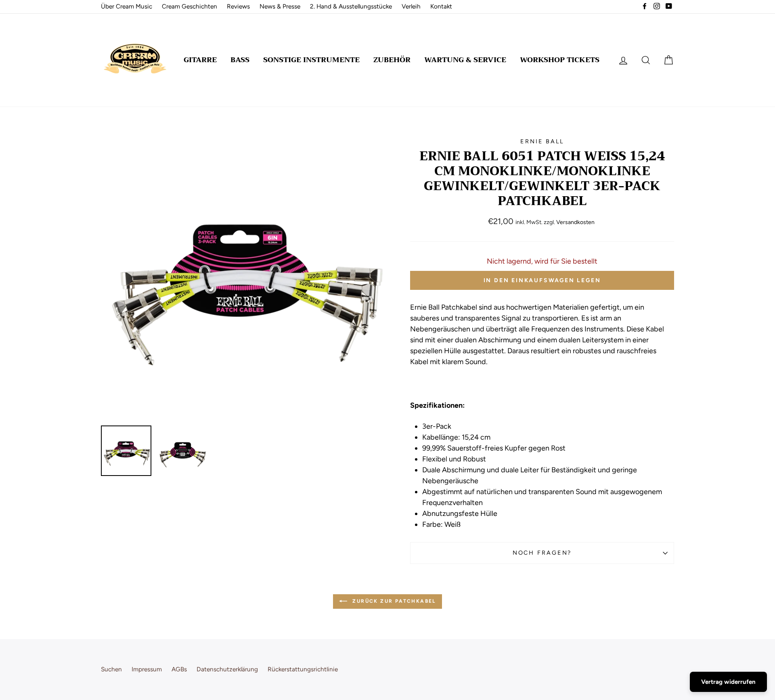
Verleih (411, 6)
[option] (242, 278)
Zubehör (392, 59)
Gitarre (200, 59)
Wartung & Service (465, 59)
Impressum (147, 669)
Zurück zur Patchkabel (393, 601)
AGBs (179, 669)
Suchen (111, 669)
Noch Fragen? (542, 552)
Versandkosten (575, 222)
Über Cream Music (126, 6)
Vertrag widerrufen (728, 681)
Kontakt (441, 6)
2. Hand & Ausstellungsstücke (351, 6)
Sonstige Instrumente (311, 59)
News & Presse (280, 6)
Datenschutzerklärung (227, 669)
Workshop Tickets (559, 59)
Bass (239, 59)
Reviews (238, 6)
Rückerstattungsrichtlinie (303, 669)
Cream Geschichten (189, 6)
